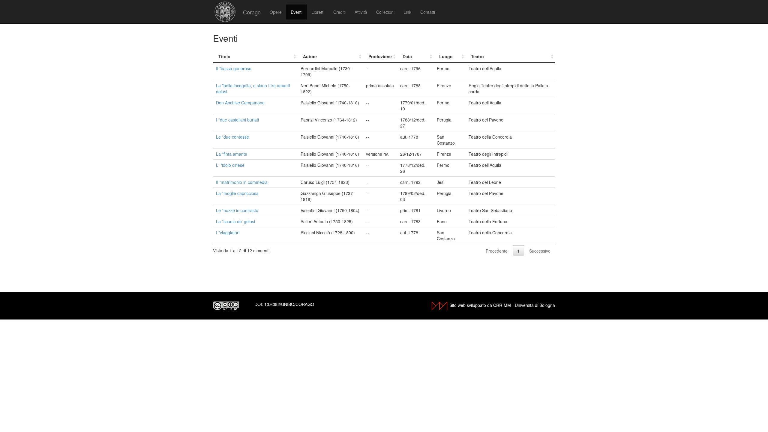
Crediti (339, 12)
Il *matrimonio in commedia (242, 182)
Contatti (427, 12)
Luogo (446, 56)
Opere (276, 12)
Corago (252, 12)
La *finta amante (231, 154)
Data (407, 56)
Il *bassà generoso (233, 68)
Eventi (296, 12)
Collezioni (385, 12)
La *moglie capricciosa (237, 193)
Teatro (477, 56)
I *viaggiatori (227, 233)
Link (407, 12)
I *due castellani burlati (237, 120)
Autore (310, 56)
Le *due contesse (232, 137)
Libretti (317, 12)
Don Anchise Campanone (240, 103)
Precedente (497, 251)
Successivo (539, 251)
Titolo (224, 56)
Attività (361, 12)
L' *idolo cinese (230, 165)
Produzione (380, 56)
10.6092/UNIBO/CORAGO (289, 304)
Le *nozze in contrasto (237, 210)
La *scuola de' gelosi (235, 221)
